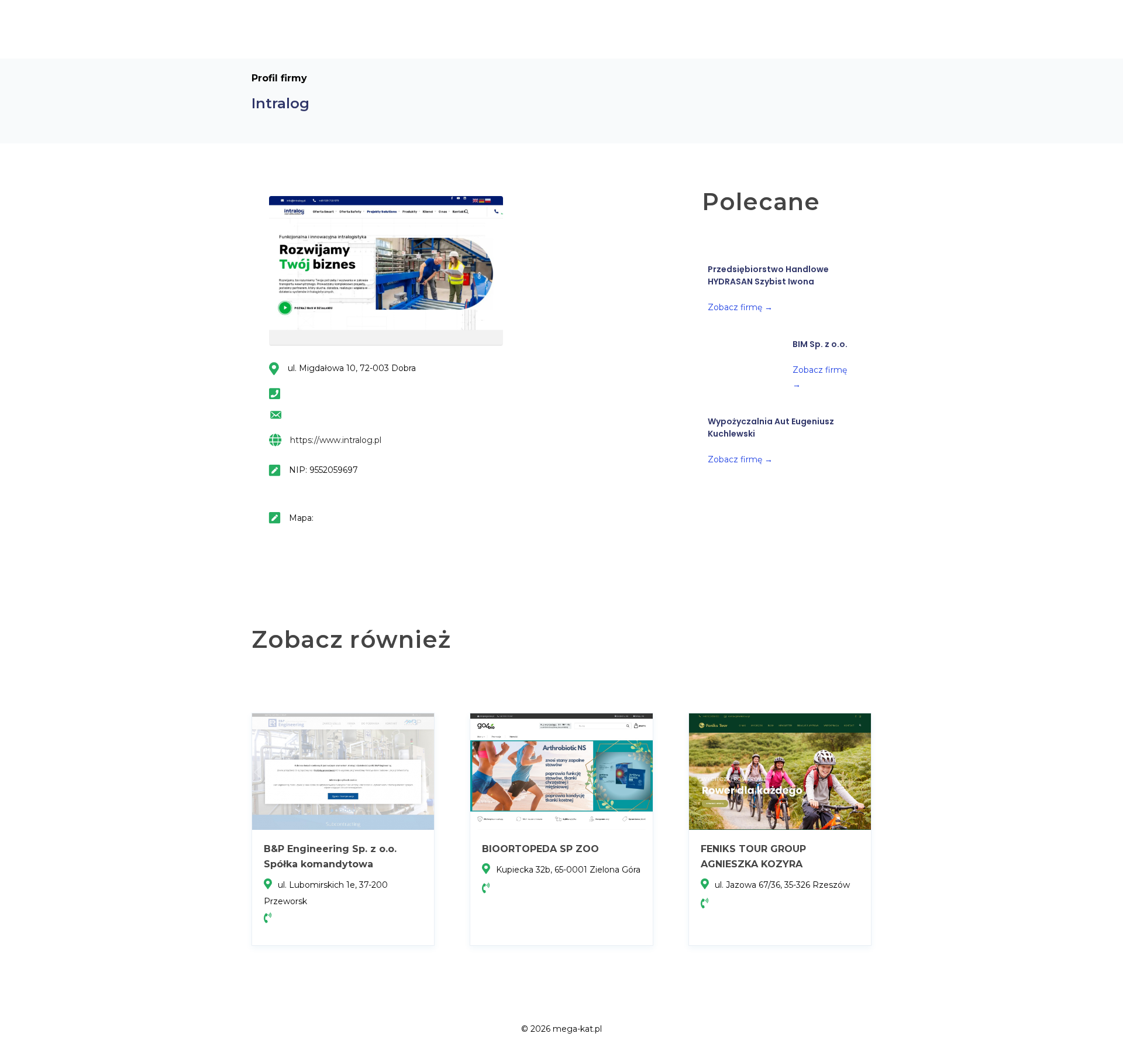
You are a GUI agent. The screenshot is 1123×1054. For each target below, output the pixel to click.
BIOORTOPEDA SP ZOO (540, 848)
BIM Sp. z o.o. (820, 344)
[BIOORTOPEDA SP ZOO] (561, 770)
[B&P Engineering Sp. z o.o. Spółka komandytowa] (343, 770)
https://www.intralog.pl (335, 440)
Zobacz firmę (740, 307)
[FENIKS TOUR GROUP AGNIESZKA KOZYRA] (780, 770)
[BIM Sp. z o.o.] (744, 365)
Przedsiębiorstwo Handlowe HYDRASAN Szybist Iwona (768, 275)
